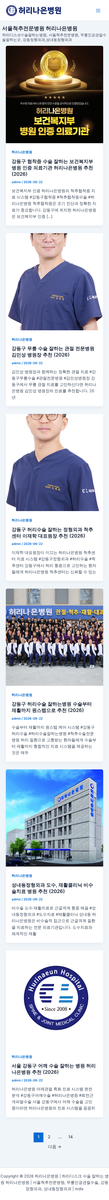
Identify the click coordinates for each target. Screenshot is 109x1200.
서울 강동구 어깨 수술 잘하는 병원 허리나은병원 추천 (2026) (54, 1069)
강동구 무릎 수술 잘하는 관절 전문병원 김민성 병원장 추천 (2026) (53, 351)
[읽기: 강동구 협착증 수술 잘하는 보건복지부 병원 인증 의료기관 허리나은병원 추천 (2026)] (54, 94)
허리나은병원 (22, 152)
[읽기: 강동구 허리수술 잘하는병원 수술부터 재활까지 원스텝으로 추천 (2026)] (54, 637)
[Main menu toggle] (98, 10)
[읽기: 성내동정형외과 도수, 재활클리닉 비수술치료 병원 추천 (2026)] (54, 818)
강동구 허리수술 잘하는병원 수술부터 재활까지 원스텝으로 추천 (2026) (52, 707)
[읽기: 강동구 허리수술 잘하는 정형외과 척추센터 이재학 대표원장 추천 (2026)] (54, 462)
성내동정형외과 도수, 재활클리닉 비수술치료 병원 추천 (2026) (52, 888)
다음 (54, 1146)
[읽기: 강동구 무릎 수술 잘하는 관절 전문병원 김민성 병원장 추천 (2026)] (54, 281)
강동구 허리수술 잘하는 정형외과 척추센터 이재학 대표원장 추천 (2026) (52, 532)
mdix (79, 1189)
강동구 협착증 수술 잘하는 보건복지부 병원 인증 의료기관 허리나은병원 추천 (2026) (52, 167)
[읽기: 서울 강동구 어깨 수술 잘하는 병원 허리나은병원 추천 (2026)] (54, 999)
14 (70, 1136)
